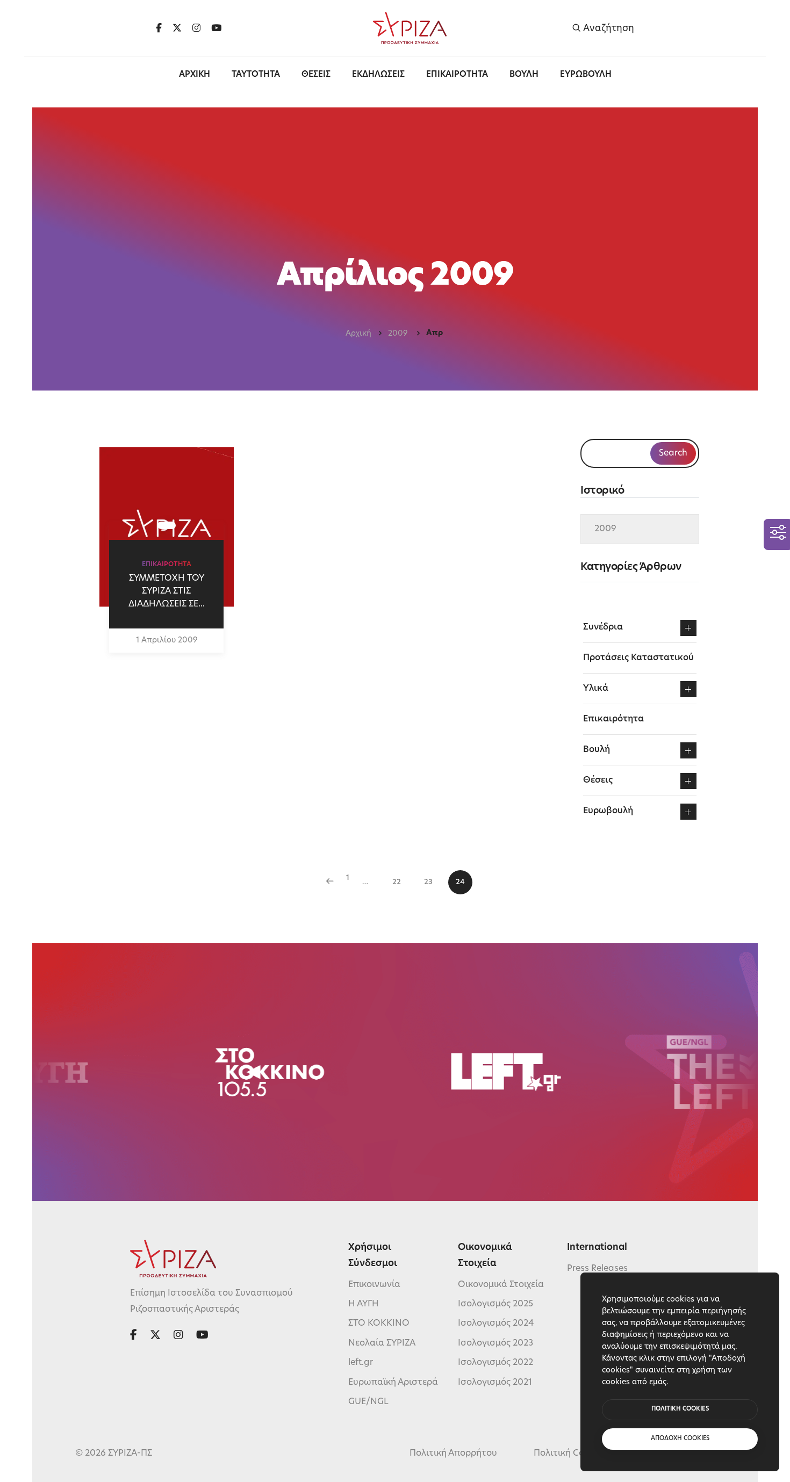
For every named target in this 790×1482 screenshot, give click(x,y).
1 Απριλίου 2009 (166, 641)
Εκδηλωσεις (378, 75)
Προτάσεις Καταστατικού (638, 658)
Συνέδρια (603, 627)
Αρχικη (194, 75)
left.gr (360, 1362)
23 (428, 882)
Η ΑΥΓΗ (363, 1304)
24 (460, 882)
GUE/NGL (368, 1402)
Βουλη (523, 75)
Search (673, 453)
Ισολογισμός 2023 (495, 1343)
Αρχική (358, 334)
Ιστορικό (602, 491)
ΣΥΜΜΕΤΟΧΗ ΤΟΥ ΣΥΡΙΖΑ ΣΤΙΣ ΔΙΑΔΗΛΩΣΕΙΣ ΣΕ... (166, 591)
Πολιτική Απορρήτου (453, 1453)
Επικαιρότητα (613, 719)
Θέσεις (598, 780)
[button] (688, 628)
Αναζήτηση (607, 28)
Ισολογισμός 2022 (495, 1362)
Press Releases (597, 1268)
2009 (399, 334)
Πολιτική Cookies (570, 1453)
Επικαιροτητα (457, 75)
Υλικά (595, 688)
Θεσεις (316, 75)
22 (396, 882)
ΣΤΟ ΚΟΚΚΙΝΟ (379, 1323)
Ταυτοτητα (256, 75)
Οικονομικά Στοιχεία (501, 1285)
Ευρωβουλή (608, 811)
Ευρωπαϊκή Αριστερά (393, 1382)
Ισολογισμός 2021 (495, 1382)
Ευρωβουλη (586, 75)
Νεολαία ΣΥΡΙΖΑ (381, 1343)
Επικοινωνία (374, 1285)
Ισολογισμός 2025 (495, 1304)
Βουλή (596, 750)
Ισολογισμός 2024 (496, 1323)
